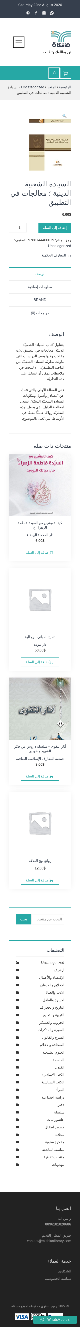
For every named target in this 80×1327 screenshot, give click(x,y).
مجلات (59, 1135)
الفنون (59, 1067)
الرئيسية (65, 87)
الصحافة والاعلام (52, 1045)
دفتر (61, 1105)
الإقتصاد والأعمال (51, 977)
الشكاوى (64, 1271)
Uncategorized (32, 87)
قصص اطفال (54, 1127)
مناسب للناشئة (53, 1150)
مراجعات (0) (40, 313)
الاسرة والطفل (53, 1000)
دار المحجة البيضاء (40, 535)
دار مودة (40, 644)
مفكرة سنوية (54, 1142)
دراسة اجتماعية (53, 1097)
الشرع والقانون (53, 1037)
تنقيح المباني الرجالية (40, 637)
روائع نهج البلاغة (40, 861)
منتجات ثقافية (54, 1157)
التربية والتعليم (53, 1015)
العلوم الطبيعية (53, 1052)
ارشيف (59, 970)
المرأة (60, 1090)
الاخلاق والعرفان (52, 985)
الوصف (40, 274)
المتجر (51, 87)
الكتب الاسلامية (53, 1075)
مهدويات (58, 1164)
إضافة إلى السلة (55, 228)
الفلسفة (58, 1060)
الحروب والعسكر (51, 1022)
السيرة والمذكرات (51, 1030)
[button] (64, 116)
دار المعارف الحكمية (56, 255)
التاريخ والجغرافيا (52, 1007)
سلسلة (59, 1112)
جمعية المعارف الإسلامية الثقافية (40, 759)
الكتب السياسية (52, 1082)
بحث (23, 919)
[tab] (40, 273)
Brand (40, 300)
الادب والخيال (54, 992)
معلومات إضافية (40, 287)
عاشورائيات (55, 1119)
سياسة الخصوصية (58, 1278)
